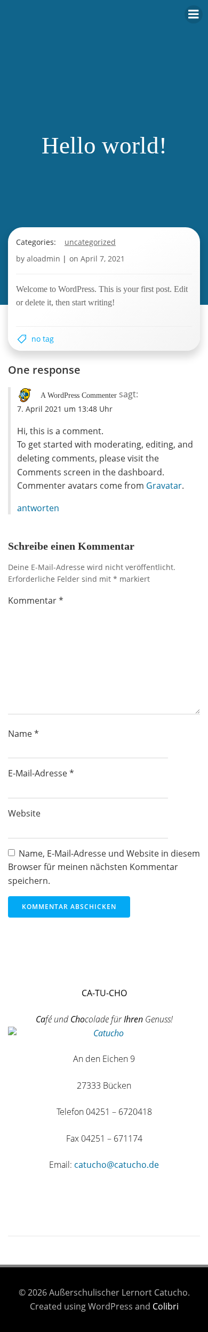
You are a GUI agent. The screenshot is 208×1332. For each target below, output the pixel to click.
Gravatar (164, 485)
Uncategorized (90, 242)
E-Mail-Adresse (41, 773)
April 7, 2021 (103, 258)
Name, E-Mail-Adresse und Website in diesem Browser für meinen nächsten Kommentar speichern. (104, 867)
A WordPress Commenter (79, 395)
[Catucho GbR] (9, 966)
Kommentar (35, 600)
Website (24, 813)
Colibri (166, 1306)
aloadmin (43, 258)
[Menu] (194, 14)
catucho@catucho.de (116, 1165)
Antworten (38, 508)
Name (23, 734)
